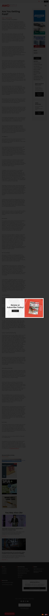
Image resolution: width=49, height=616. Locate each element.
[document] (24, 308)
